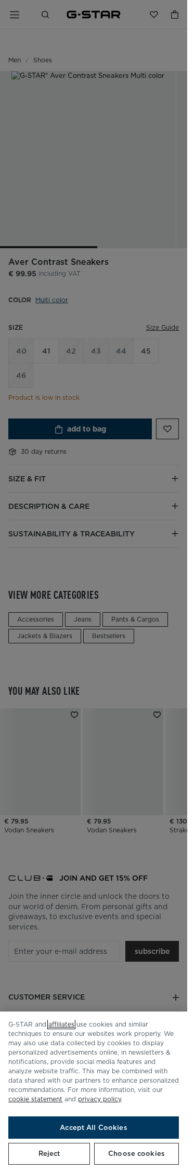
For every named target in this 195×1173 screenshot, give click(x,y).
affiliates (61, 1024)
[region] (93, 1092)
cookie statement (35, 1099)
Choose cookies (136, 1153)
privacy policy (99, 1099)
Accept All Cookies (93, 1127)
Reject (49, 1153)
